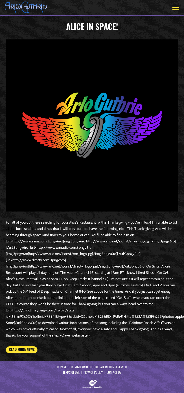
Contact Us (114, 372)
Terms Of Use (71, 372)
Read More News (22, 350)
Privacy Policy (93, 372)
